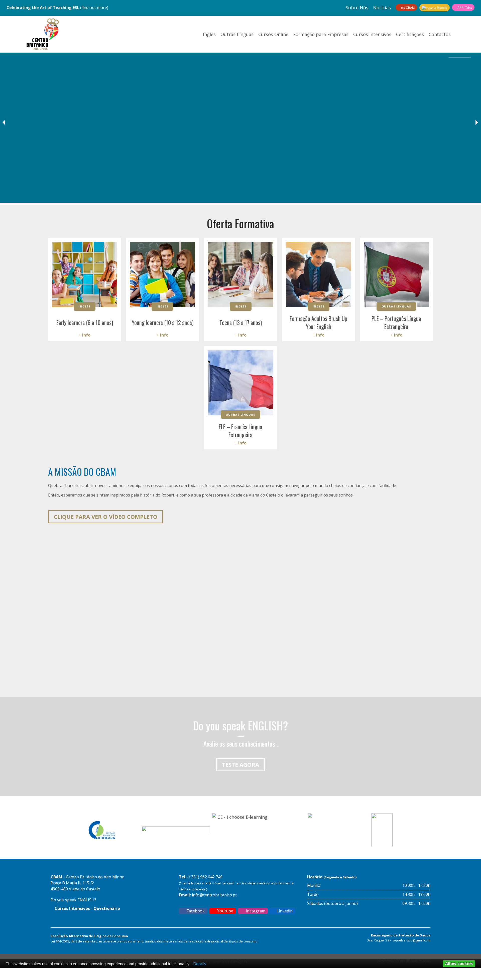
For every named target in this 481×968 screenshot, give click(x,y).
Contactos (440, 34)
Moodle (441, 7)
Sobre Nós (357, 8)
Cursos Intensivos (372, 34)
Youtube (224, 911)
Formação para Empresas (320, 34)
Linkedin (284, 911)
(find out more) (57, 7)
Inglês (209, 34)
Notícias (382, 8)
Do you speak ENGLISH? (73, 900)
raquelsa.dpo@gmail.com (411, 940)
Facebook (195, 911)
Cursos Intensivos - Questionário (87, 908)
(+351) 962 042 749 (204, 877)
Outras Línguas (237, 34)
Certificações (410, 34)
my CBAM (407, 7)
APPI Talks (464, 7)
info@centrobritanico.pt (214, 895)
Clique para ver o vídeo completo (105, 516)
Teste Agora (240, 764)
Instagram (255, 911)
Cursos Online (273, 34)
